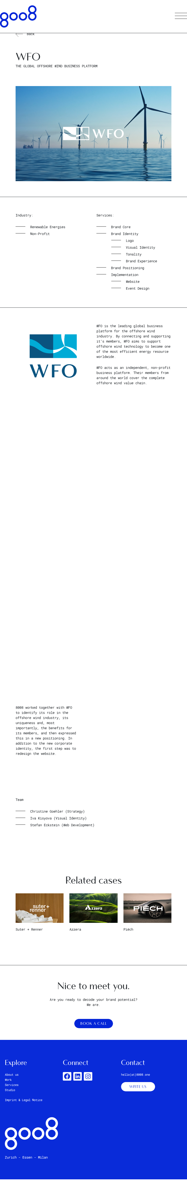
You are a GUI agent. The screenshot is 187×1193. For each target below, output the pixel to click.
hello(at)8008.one (135, 1074)
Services (12, 1085)
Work (8, 1080)
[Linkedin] (77, 1076)
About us (12, 1074)
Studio (10, 1090)
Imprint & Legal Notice (23, 1100)
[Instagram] (88, 1076)
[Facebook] (67, 1076)
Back (31, 33)
